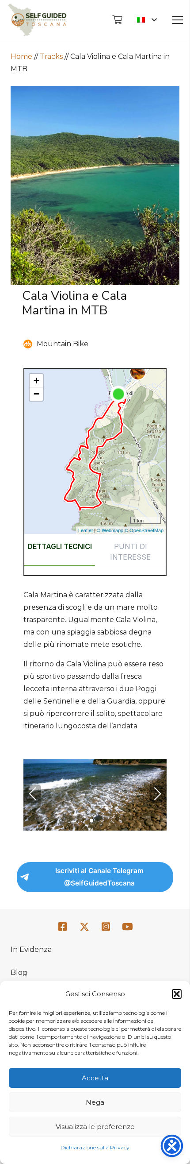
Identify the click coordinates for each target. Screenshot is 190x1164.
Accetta (95, 1078)
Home (21, 56)
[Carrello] (117, 20)
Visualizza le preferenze (95, 1126)
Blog (19, 972)
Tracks (51, 56)
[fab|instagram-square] (106, 927)
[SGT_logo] (37, 20)
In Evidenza (31, 949)
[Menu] (178, 20)
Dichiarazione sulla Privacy (95, 1147)
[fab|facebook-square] (62, 927)
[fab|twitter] (84, 927)
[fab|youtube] (127, 927)
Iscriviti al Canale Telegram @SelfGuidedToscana (99, 876)
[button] (176, 994)
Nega (95, 1102)
